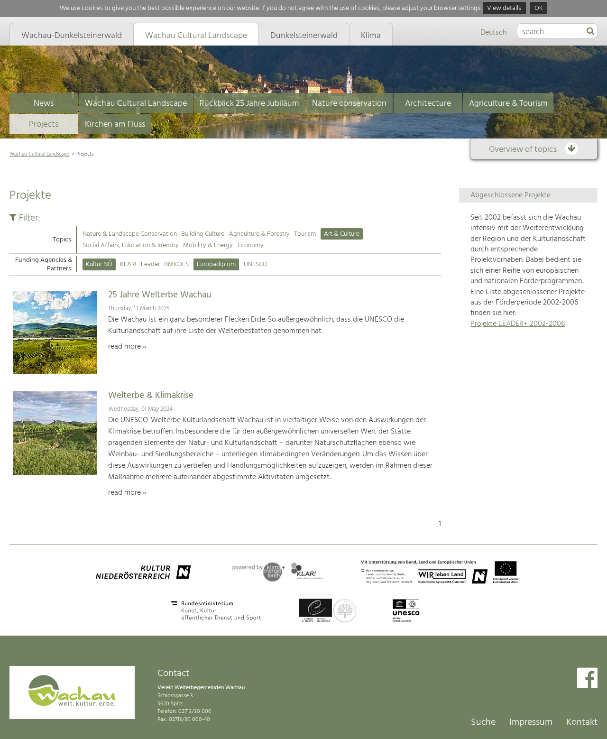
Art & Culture (341, 234)
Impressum (530, 722)
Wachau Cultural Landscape (136, 104)
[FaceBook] (587, 679)
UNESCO (255, 264)
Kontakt (582, 722)
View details (504, 8)
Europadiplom (216, 264)
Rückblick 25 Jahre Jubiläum (249, 104)
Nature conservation (349, 104)
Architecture (428, 104)
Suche (483, 722)
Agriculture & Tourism (508, 104)
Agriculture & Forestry (259, 234)
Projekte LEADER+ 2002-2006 (517, 324)
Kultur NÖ (99, 264)
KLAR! (128, 264)
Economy (251, 245)
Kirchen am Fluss (115, 124)
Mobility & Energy (208, 245)
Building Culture (202, 234)
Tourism (305, 234)
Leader (150, 264)
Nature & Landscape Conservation (130, 234)
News (44, 104)
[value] (590, 32)
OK (538, 8)
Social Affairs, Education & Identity (131, 245)
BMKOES (176, 264)
